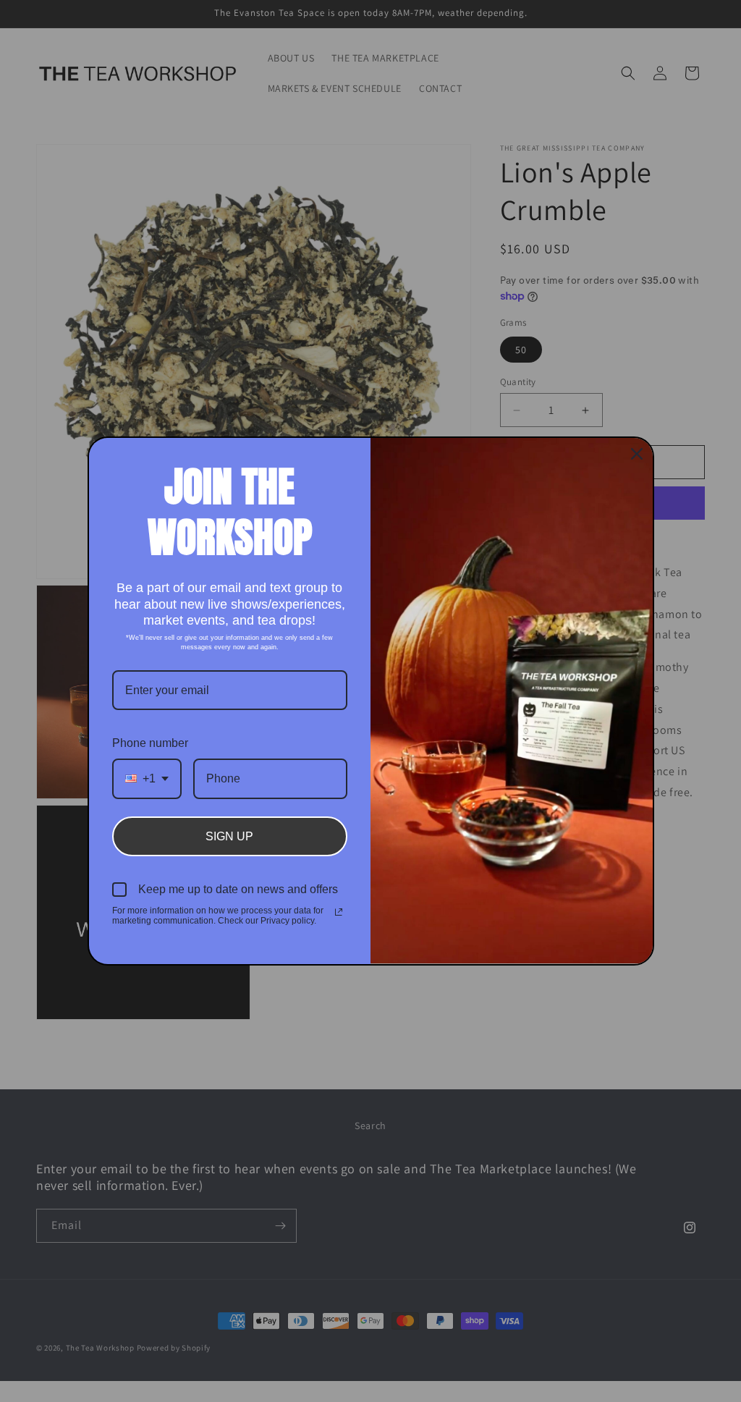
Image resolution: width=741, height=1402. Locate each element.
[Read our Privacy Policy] (338, 912)
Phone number (150, 743)
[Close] (636, 453)
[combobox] (147, 778)
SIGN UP (229, 836)
